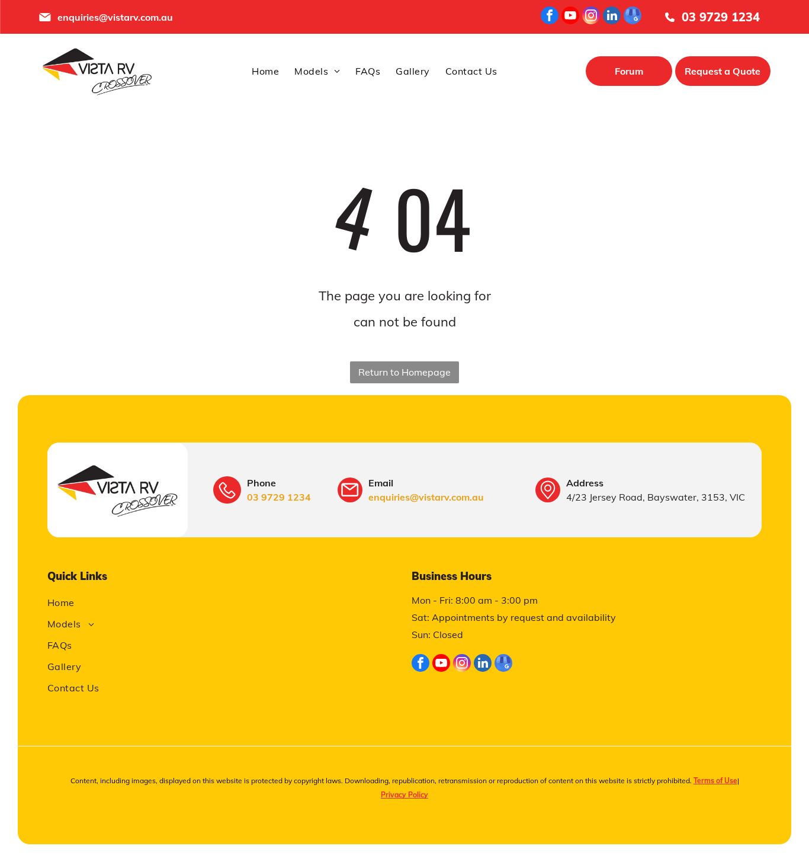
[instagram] (591, 17)
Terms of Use (715, 780)
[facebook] (549, 17)
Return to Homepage (404, 372)
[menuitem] (265, 71)
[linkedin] (612, 17)
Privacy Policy (404, 794)
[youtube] (570, 17)
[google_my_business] (632, 17)
